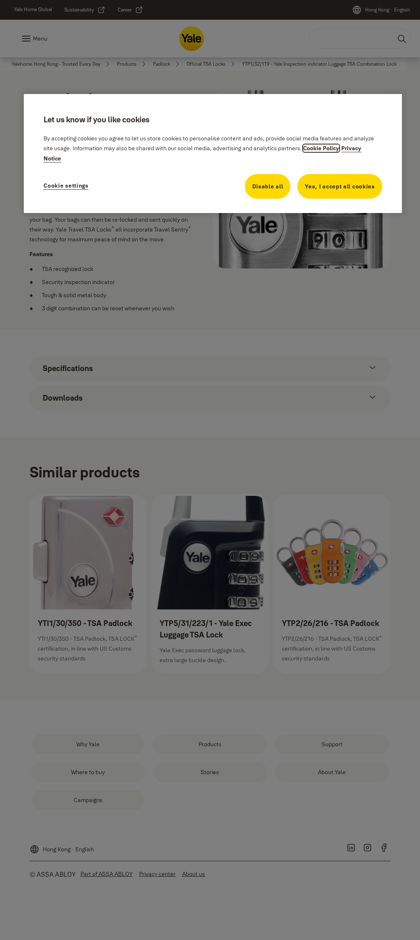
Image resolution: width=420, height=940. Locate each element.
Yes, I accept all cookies (340, 186)
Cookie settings (66, 185)
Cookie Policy (321, 148)
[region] (213, 153)
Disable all (267, 186)
